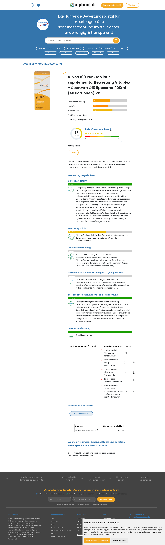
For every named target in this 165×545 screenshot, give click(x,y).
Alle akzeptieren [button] (91, 540)
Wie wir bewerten (57, 527)
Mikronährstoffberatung (59, 536)
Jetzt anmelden (106, 499)
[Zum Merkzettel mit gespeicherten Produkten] (38, 5)
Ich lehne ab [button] (105, 540)
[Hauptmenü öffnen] (26, 5)
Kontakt (53, 533)
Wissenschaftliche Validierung (61, 530)
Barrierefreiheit (82, 527)
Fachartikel (54, 521)
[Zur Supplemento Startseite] (83, 5)
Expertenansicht (81, 414)
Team (53, 525)
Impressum (81, 519)
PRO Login (132, 5)
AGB (78, 530)
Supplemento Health (112, 5)
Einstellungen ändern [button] (119, 540)
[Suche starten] (116, 40)
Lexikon (53, 519)
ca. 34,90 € (73, 152)
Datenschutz (81, 521)
